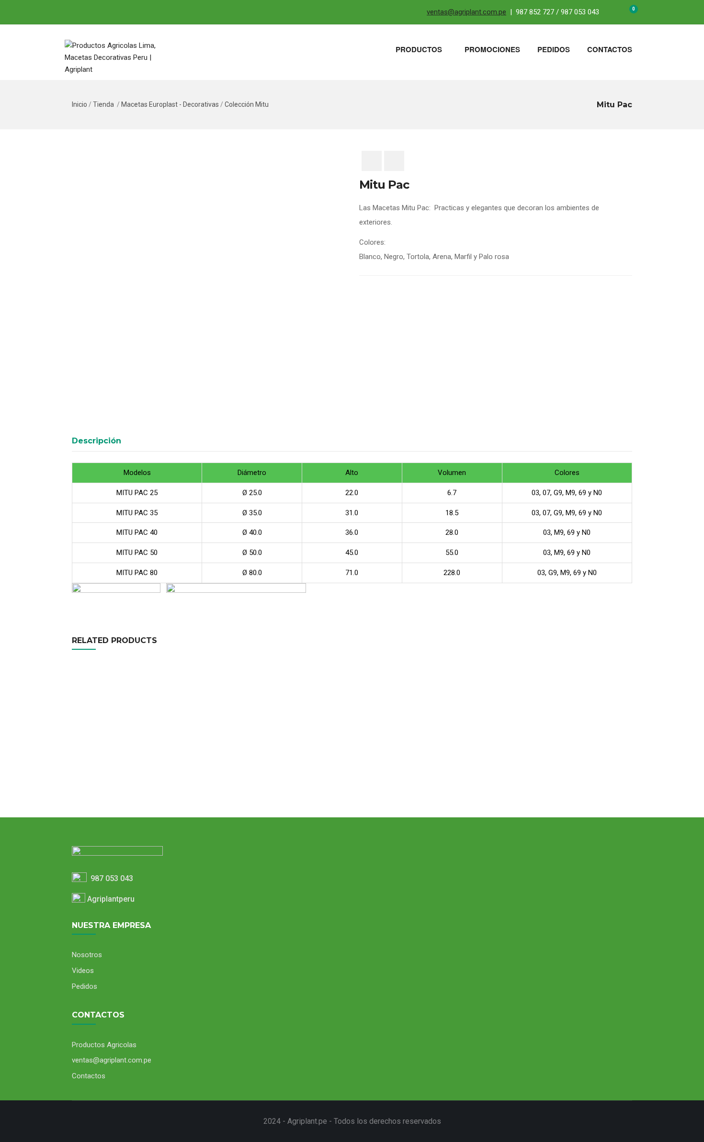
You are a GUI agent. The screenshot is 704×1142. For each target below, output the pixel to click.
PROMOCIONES (492, 49)
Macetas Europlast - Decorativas (170, 104)
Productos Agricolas (104, 1044)
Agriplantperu (110, 899)
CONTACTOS (609, 49)
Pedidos (84, 986)
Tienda (103, 104)
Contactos (88, 1076)
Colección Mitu (247, 104)
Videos (83, 970)
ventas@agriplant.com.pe (466, 12)
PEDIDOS (553, 49)
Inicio (79, 104)
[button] (627, 14)
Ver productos (69, 776)
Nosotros (87, 954)
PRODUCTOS (419, 49)
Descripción (96, 440)
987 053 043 (110, 878)
